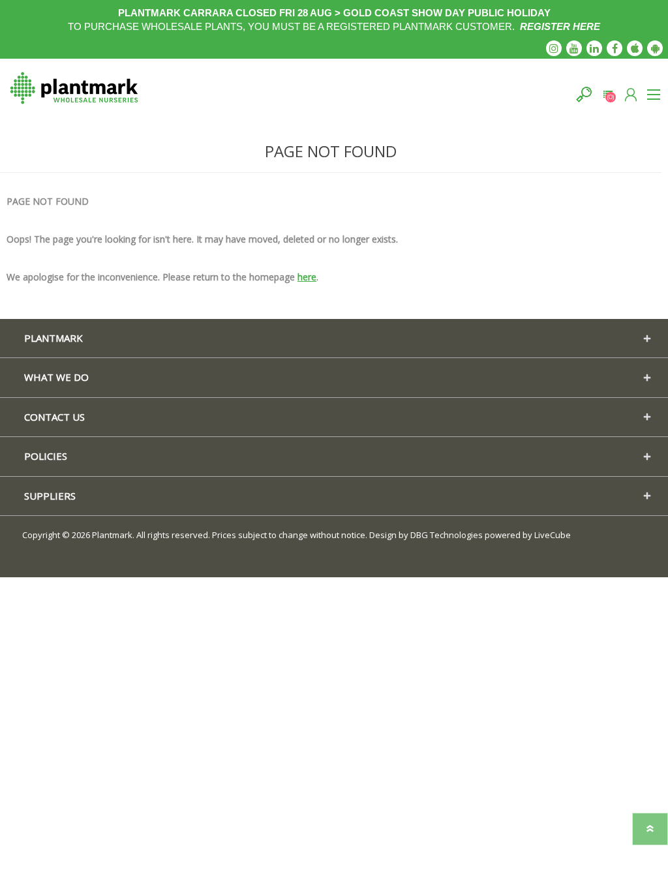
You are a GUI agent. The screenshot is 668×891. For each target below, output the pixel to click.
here (306, 277)
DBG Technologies (446, 535)
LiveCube (552, 535)
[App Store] (635, 48)
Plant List (607, 94)
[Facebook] (614, 48)
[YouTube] (574, 48)
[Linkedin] (594, 48)
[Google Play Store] (655, 48)
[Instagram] (554, 48)
